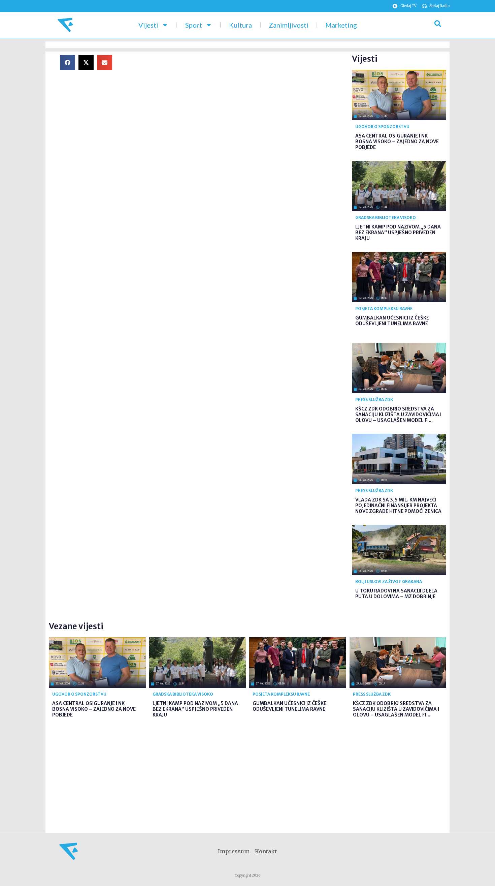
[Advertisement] (237, 102)
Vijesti (148, 25)
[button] (67, 62)
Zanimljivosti (288, 25)
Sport (193, 25)
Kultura (240, 25)
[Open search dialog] (437, 25)
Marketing (341, 25)
